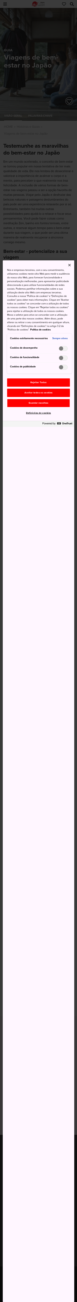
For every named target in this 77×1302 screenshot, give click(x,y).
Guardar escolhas (38, 403)
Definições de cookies (38, 413)
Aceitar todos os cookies (38, 392)
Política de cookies (40, 329)
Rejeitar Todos (38, 382)
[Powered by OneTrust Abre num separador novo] (57, 424)
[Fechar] (69, 265)
